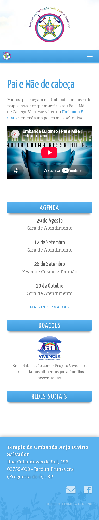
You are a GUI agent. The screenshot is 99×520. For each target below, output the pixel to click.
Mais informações (49, 307)
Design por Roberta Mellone (69, 504)
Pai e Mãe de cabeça (40, 85)
